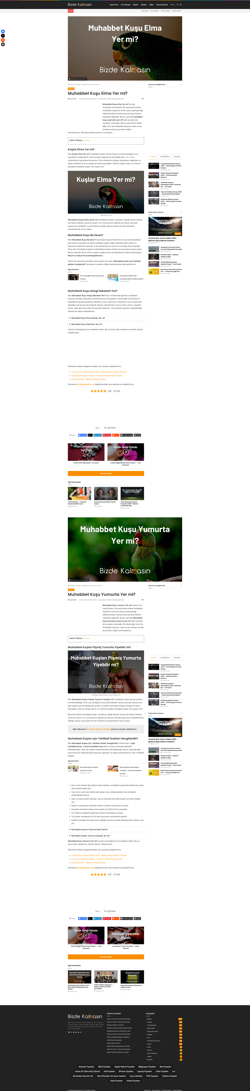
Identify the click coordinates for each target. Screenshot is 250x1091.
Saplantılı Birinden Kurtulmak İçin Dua (118, 1031)
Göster (86, 140)
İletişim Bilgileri (176, 11)
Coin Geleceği (125, 4)
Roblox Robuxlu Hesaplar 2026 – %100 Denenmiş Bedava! (170, 175)
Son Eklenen (165, 156)
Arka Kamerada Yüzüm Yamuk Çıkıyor (105, 503)
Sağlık (152, 4)
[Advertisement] (84, 116)
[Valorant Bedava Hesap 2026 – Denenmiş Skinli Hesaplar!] (153, 194)
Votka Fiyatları (133, 1081)
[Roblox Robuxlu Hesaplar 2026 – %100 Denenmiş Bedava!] (153, 175)
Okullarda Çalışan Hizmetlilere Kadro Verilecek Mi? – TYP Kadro (171, 185)
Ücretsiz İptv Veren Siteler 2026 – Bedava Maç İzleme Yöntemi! (99, 372)
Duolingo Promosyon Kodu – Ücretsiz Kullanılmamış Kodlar (96, 376)
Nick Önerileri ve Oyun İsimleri (111, 1076)
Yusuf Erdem (73, 99)
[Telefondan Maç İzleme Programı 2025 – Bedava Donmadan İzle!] (132, 493)
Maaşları (144, 4)
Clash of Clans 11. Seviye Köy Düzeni (118, 1022)
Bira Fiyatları (165, 1067)
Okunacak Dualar (162, 4)
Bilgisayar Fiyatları (147, 1067)
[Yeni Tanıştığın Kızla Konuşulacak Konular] (73, 277)
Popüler (153, 156)
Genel (149, 1047)
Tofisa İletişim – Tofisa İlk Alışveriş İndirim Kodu (77, 503)
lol (173, 1071)
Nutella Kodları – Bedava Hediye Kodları (88, 379)
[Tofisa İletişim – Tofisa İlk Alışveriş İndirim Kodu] (79, 493)
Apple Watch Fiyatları (125, 1067)
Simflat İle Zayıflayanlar (114, 1040)
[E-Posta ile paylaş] (3, 44)
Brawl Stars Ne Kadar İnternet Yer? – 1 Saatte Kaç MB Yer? (171, 270)
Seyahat (149, 1059)
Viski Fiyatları (116, 1081)
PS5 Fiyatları (152, 1076)
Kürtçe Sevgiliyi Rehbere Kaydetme (118, 1037)
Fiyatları (135, 4)
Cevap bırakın (106, 473)
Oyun (148, 1037)
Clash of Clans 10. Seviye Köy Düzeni (118, 1019)
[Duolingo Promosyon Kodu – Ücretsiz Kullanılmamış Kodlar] (153, 249)
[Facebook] (69, 1032)
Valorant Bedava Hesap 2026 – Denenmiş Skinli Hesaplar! (171, 193)
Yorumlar (177, 156)
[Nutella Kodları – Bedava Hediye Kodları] (153, 257)
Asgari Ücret (114, 4)
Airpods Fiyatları (86, 1067)
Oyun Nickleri (136, 1076)
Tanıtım (149, 1050)
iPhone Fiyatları (126, 1071)
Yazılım (149, 1056)
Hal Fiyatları (109, 1071)
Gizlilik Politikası (165, 11)
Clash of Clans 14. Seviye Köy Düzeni (118, 1034)
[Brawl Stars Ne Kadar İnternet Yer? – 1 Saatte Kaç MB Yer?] (153, 271)
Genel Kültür (151, 1028)
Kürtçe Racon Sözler (113, 1043)
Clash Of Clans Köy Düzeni (87, 1071)
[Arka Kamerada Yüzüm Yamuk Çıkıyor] (106, 493)
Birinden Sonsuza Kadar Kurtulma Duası (119, 1028)
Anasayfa (72, 84)
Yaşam (149, 1044)
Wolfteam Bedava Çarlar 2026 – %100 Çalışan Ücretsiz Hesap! (171, 201)
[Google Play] (76, 1032)
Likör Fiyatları (162, 1071)
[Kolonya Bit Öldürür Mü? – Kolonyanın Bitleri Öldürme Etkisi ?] (113, 277)
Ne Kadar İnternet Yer (83, 1076)
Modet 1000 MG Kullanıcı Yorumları (118, 1052)
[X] (71, 1032)
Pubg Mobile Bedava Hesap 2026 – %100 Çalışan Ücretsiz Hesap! (171, 166)
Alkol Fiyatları (104, 1067)
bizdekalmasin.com (86, 384)
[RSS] (81, 1032)
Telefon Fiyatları (169, 1076)
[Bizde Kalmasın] (80, 4)
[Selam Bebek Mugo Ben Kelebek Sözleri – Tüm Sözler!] (153, 264)
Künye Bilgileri (154, 11)
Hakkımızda (145, 11)
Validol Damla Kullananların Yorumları (118, 1046)
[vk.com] (78, 1032)
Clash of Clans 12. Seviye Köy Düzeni (118, 1049)
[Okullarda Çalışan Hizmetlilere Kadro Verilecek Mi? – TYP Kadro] (153, 184)
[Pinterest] (74, 1032)
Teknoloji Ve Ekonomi (153, 1041)
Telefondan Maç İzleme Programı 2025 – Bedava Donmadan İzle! (129, 504)
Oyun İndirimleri (152, 1053)
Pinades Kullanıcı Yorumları (115, 1025)
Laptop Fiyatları (144, 1071)
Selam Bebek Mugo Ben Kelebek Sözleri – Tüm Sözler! (171, 263)
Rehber (78, 84)
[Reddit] (3, 40)
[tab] (106, 318)
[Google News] (110, 428)
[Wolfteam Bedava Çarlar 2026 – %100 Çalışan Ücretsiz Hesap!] (153, 201)
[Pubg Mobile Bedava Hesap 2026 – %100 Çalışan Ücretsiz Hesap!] (153, 166)
